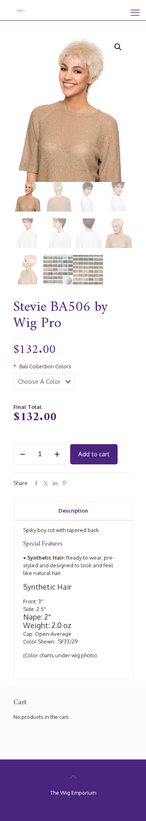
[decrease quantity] (22, 454)
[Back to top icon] (73, 776)
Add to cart (94, 454)
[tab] (73, 511)
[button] (118, 47)
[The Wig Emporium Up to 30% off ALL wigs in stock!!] (21, 10)
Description (73, 510)
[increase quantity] (57, 454)
